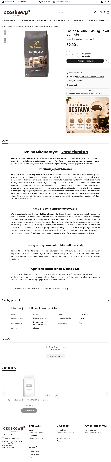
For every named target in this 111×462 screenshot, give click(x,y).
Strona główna (7, 26)
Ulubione (60, 441)
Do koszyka (29, 410)
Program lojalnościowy (65, 433)
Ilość (68, 51)
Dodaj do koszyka (85, 61)
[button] (95, 12)
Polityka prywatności (36, 433)
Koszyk (59, 435)
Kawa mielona (34, 454)
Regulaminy (33, 435)
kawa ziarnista (74, 152)
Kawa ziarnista (19, 26)
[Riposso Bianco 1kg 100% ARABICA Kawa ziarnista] (29, 386)
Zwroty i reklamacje (36, 438)
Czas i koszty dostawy (93, 433)
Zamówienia (61, 430)
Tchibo (29, 26)
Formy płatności (91, 430)
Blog (30, 457)
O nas (31, 430)
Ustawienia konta (63, 438)
